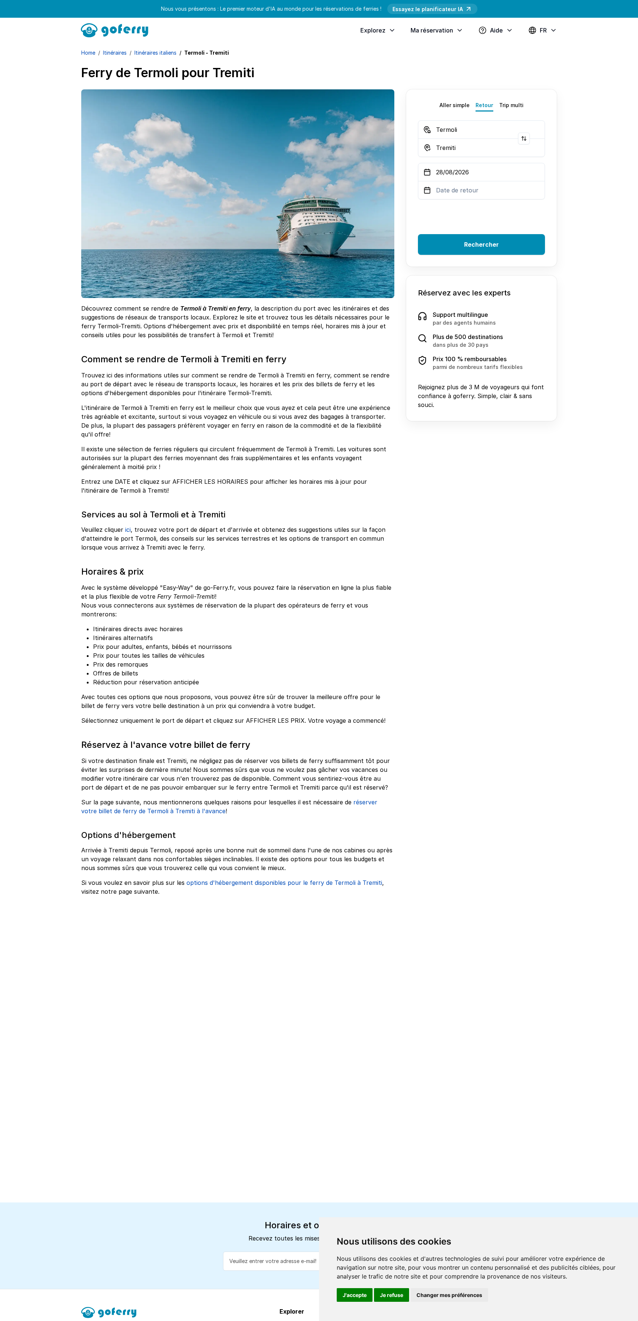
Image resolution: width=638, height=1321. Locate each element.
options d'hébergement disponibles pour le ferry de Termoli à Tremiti (284, 882)
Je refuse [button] (391, 1295)
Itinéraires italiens (155, 52)
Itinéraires (115, 52)
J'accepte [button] (355, 1295)
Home (88, 52)
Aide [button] (496, 30)
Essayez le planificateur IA (427, 9)
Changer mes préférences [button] (449, 1295)
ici (128, 529)
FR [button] (543, 30)
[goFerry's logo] (117, 29)
